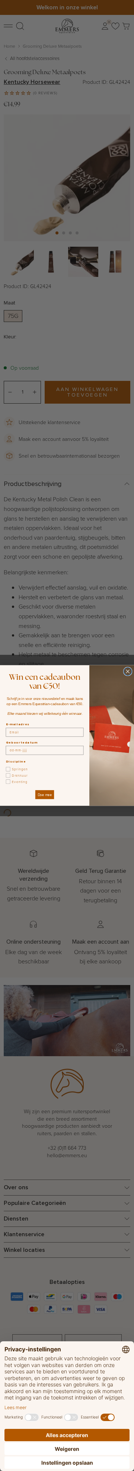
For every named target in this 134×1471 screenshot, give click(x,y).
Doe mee (45, 794)
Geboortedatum (22, 742)
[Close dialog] (128, 671)
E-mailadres (18, 724)
